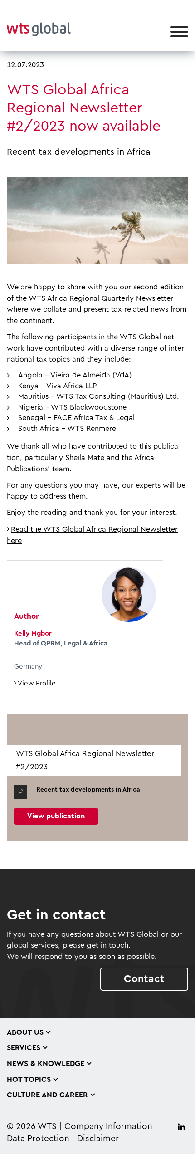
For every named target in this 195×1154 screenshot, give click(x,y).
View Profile (36, 683)
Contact (144, 978)
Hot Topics (29, 1079)
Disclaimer (98, 1138)
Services (23, 1047)
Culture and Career (47, 1095)
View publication (56, 816)
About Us (25, 1032)
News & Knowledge (45, 1063)
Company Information (108, 1126)
